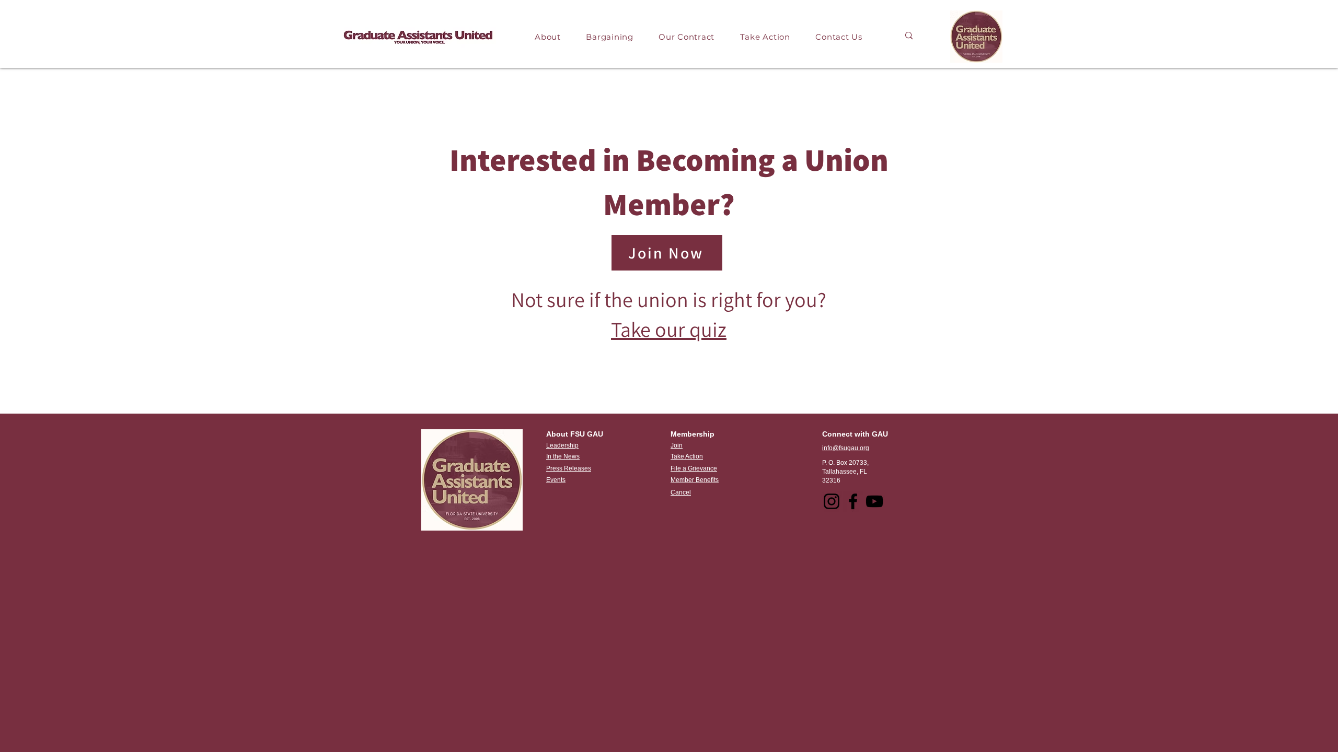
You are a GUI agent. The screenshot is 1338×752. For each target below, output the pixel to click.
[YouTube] (874, 501)
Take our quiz (668, 329)
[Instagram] (831, 501)
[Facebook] (853, 501)
